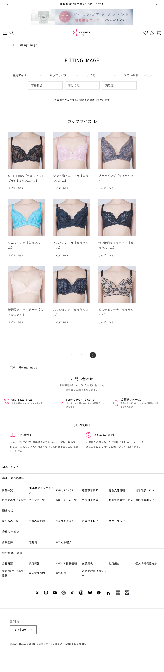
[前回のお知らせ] (7, 4)
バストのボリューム (136, 75)
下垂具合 (37, 85)
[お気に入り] (145, 33)
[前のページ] (71, 355)
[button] (5, 33)
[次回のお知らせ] (156, 4)
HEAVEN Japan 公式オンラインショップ (40, 643)
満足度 (109, 85)
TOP (13, 45)
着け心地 (74, 85)
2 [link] (93, 355)
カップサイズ (58, 75)
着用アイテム (21, 75)
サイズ (90, 75)
